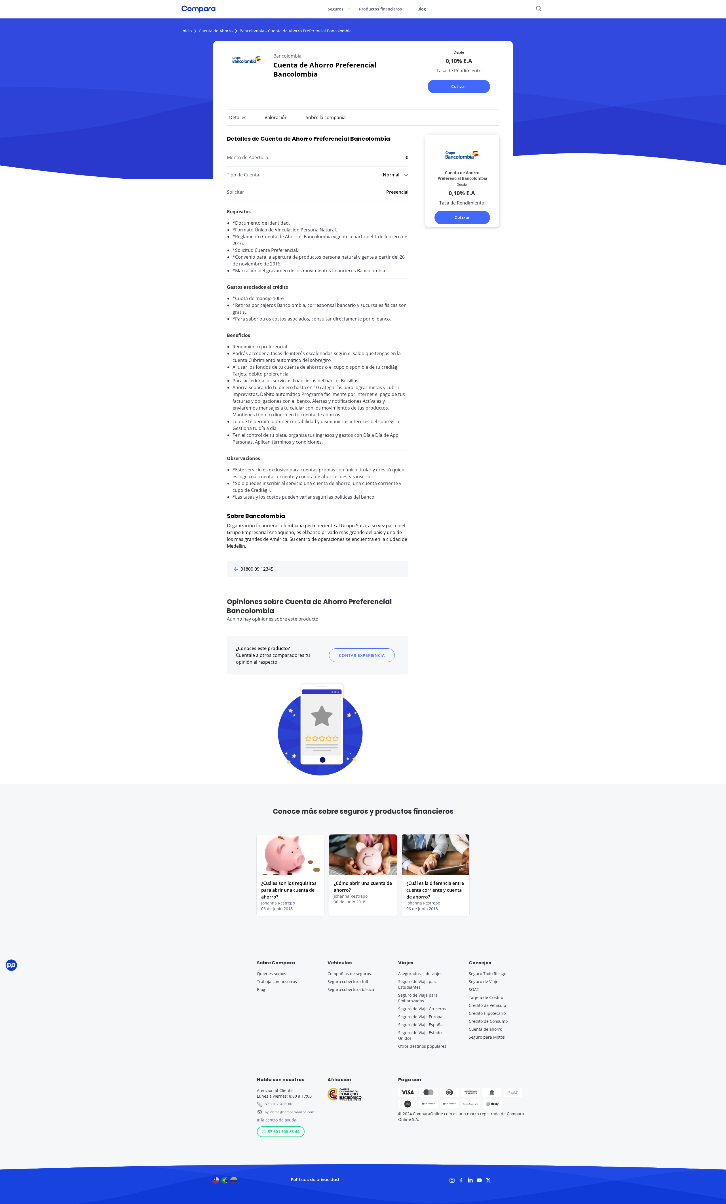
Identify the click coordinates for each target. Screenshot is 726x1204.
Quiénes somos (271, 973)
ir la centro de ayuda (276, 1120)
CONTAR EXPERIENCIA (362, 655)
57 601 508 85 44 (283, 1131)
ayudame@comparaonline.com (289, 1112)
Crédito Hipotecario (487, 1013)
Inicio (187, 30)
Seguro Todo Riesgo (487, 973)
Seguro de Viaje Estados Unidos (421, 1035)
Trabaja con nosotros (277, 981)
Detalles (237, 117)
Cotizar (459, 86)
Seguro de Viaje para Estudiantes (418, 984)
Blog (261, 989)
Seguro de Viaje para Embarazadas (418, 997)
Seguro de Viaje (483, 981)
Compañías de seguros (349, 973)
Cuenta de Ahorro (216, 30)
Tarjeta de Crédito (486, 997)
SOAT (474, 989)
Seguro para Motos (487, 1037)
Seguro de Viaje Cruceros (422, 1008)
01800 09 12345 (256, 569)
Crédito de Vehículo (487, 1005)
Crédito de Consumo (488, 1021)
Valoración (276, 117)
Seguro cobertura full (348, 981)
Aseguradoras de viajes (420, 973)
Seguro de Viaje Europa (420, 1016)
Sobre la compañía (326, 117)
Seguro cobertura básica (351, 989)
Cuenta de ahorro (485, 1029)
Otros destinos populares (422, 1046)
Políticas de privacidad (315, 1179)
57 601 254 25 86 (278, 1104)
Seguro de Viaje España (420, 1024)
